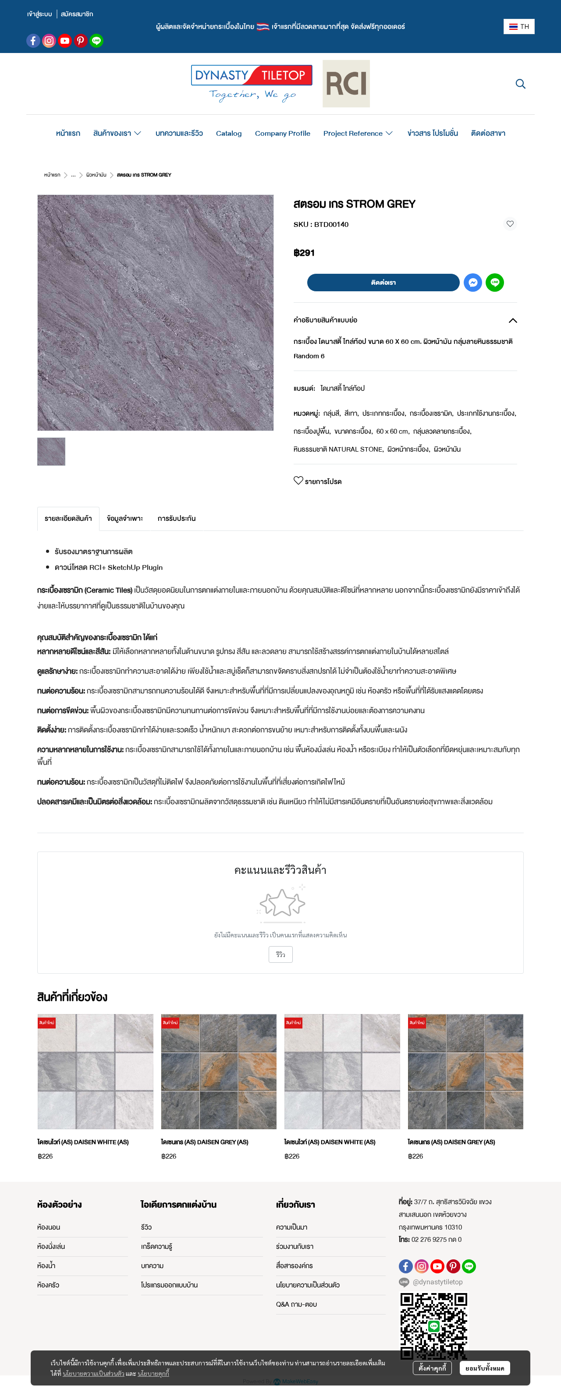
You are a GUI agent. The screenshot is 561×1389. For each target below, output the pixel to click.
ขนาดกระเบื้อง (353, 431)
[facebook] (33, 41)
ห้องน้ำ (46, 1266)
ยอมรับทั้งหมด (484, 1368)
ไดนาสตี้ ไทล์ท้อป (343, 388)
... (73, 175)
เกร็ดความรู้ (156, 1246)
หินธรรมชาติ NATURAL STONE (339, 449)
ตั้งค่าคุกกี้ (432, 1368)
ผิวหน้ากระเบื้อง (408, 449)
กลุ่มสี (332, 413)
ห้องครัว (48, 1285)
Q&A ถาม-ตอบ (296, 1304)
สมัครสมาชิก (77, 14)
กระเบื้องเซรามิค (432, 413)
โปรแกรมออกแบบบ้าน (169, 1285)
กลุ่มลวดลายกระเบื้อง (442, 431)
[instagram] (49, 41)
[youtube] (65, 41)
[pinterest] (81, 41)
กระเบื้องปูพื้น (312, 431)
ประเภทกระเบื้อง (384, 413)
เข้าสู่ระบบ (39, 14)
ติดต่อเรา (383, 282)
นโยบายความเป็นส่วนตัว (93, 1373)
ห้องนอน (48, 1227)
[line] (96, 41)
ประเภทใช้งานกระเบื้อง (486, 413)
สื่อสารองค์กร (294, 1266)
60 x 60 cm (393, 431)
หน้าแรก (52, 175)
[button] (519, 26)
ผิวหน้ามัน (96, 175)
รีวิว (280, 954)
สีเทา (351, 413)
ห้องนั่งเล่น (51, 1246)
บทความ (152, 1266)
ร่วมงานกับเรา (294, 1246)
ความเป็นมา (291, 1227)
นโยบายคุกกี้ (153, 1373)
